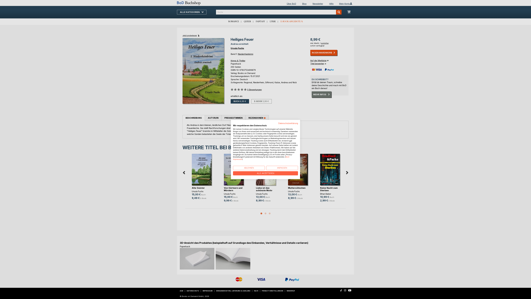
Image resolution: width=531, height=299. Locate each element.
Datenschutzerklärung (288, 123)
